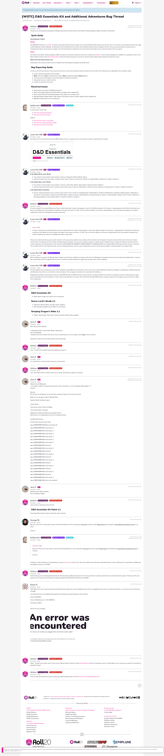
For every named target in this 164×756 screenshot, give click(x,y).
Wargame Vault (31, 732)
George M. (35, 520)
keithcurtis (35, 105)
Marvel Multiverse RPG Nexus (74, 718)
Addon (32, 52)
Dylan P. (34, 584)
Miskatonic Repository (110, 724)
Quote (38, 29)
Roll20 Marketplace (32, 716)
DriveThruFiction (31, 728)
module (49, 45)
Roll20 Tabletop (31, 712)
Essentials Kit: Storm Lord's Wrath (43, 121)
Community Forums (27, 20)
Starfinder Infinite (109, 722)
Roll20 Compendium (33, 718)
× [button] (162, 749)
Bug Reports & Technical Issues (42, 20)
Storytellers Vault (109, 726)
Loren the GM (36, 134)
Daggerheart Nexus (71, 714)
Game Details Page (53, 57)
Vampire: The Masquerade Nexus (75, 716)
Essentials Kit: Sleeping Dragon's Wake (45, 123)
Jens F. (33, 322)
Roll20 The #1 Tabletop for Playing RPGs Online (38, 709)
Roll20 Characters (32, 714)
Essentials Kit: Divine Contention (43, 125)
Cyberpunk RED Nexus (72, 723)
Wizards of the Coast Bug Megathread (88, 677)
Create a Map (108, 712)
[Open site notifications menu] (133, 3)
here (20, 751)
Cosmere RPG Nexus (71, 720)
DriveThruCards (31, 730)
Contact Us (73, 696)
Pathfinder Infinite (109, 720)
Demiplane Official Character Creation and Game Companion (80, 709)
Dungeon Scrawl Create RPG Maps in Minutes (112, 709)
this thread (68, 562)
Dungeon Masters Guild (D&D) (113, 718)
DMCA (68, 696)
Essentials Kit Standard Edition (43, 113)
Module (32, 42)
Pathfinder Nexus (70, 712)
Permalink (33, 29)
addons (98, 55)
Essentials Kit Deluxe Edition (42, 115)
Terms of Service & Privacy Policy (58, 696)
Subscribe (114, 3)
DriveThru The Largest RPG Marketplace (35, 722)
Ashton (33, 26)
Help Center (80, 696)
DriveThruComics (32, 725)
